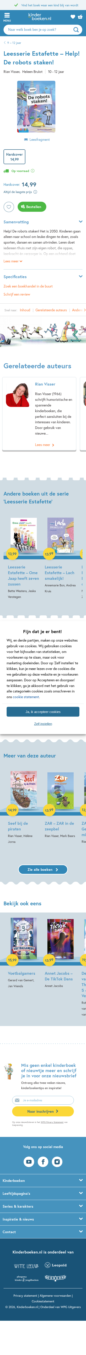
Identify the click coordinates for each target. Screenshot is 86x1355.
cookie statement (26, 696)
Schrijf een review (17, 294)
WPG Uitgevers (71, 1307)
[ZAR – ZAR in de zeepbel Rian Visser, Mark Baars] (60, 804)
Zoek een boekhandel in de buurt (28, 286)
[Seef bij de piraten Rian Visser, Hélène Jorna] (23, 807)
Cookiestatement (43, 1301)
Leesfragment (40, 139)
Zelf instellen (43, 723)
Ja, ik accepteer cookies (43, 711)
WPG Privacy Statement (52, 1122)
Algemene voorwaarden (55, 1295)
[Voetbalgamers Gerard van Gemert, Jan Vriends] (23, 953)
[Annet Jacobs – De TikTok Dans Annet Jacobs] (60, 953)
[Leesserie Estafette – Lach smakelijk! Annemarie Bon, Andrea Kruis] (60, 555)
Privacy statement (25, 1295)
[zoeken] (77, 30)
